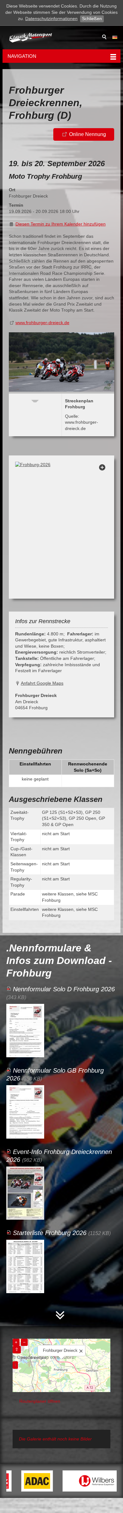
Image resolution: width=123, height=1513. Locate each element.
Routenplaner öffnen (39, 1401)
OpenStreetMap (33, 1357)
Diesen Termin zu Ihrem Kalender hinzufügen (60, 223)
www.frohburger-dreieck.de (42, 322)
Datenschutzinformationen (51, 18)
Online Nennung (87, 134)
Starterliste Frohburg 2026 (49, 1232)
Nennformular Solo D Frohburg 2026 (64, 989)
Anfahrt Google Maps (42, 683)
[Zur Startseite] (31, 37)
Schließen (92, 18)
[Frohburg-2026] (61, 527)
